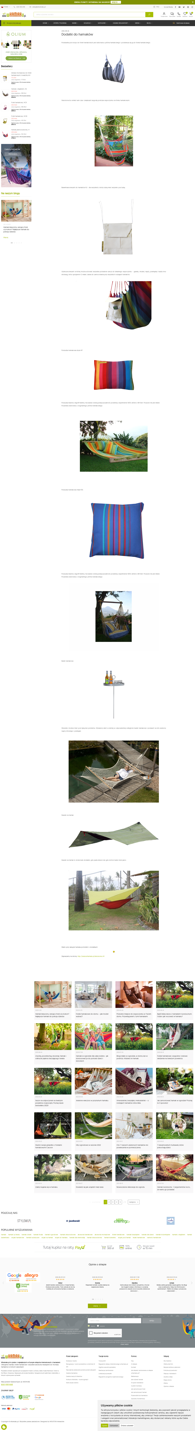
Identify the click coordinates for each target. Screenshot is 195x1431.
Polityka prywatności (170, 1370)
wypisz (102, 1326)
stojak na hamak (47, 1238)
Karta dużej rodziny (72, 1383)
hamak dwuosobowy (94, 1238)
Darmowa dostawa (182, 23)
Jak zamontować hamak (139, 1392)
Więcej (5, 237)
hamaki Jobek (26, 1235)
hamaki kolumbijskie (163, 1235)
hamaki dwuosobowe (68, 1235)
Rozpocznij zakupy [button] (14, 23)
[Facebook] (176, 7)
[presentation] (3, 1282)
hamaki (3, 1235)
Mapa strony (168, 1380)
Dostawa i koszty (71, 1361)
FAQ (157, 7)
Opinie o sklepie (169, 1386)
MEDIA (137, 23)
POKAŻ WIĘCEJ (125, 1344)
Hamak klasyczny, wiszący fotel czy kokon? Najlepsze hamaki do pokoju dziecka (16, 229)
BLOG (149, 23)
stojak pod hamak (124, 1238)
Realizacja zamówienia (106, 1370)
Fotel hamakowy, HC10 (19, 116)
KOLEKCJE (87, 23)
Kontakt (133, 1367)
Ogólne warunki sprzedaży (107, 1367)
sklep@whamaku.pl (39, 7)
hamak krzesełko (110, 1238)
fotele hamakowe (118, 1235)
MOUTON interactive (57, 1421)
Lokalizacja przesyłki (105, 1373)
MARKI (74, 23)
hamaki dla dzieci (148, 1235)
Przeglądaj (12, 154)
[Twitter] (184, 7)
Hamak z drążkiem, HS (19, 89)
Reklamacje (134, 1376)
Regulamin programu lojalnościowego (111, 1377)
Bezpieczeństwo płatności (172, 1367)
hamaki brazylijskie (133, 1235)
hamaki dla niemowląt (77, 1238)
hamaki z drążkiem (178, 1235)
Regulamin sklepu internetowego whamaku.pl (113, 1364)
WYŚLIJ (152, 1321)
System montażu (136, 1386)
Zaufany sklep (168, 1377)
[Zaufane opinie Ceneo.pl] (24, 1397)
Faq (132, 1361)
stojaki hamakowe (17, 1238)
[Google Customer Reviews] (41, 1397)
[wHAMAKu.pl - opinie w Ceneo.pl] (23, 1287)
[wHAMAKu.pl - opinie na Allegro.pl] (31, 1277)
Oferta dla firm (168, 1364)
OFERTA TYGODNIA (59, 23)
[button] (164, 14)
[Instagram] (193, 7)
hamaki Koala (38, 1235)
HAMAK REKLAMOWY (120, 23)
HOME (45, 23)
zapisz (93, 1326)
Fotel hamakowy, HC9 (19, 102)
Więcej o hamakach (170, 1373)
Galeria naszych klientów (74, 1376)
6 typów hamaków (137, 1383)
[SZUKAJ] (149, 14)
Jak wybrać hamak (137, 1379)
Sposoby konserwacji (138, 1398)
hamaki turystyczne (32, 1238)
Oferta (166, 1383)
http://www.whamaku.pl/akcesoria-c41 (91, 956)
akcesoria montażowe (102, 1235)
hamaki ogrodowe (51, 1235)
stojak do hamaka (61, 1238)
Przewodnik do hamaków (139, 1395)
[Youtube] (180, 7)
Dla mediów (167, 1361)
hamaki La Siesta (14, 1235)
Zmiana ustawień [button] (127, 1425)
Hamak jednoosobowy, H (20, 130)
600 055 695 (20, 7)
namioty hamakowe (154, 1238)
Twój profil (102, 1361)
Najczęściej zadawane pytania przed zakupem (81, 1370)
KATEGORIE (102, 23)
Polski (5, 7)
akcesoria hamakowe (85, 1235)
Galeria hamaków (12, 149)
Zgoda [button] (104, 1425)
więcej (95, 1306)
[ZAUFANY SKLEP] (8, 1397)
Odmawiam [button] (114, 1425)
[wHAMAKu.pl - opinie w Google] (14, 1277)
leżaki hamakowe (139, 1238)
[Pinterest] (188, 7)
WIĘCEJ (115, 2)
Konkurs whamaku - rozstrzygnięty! (77, 1379)
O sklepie (134, 1364)
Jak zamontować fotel (138, 1389)
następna (132, 1202)
